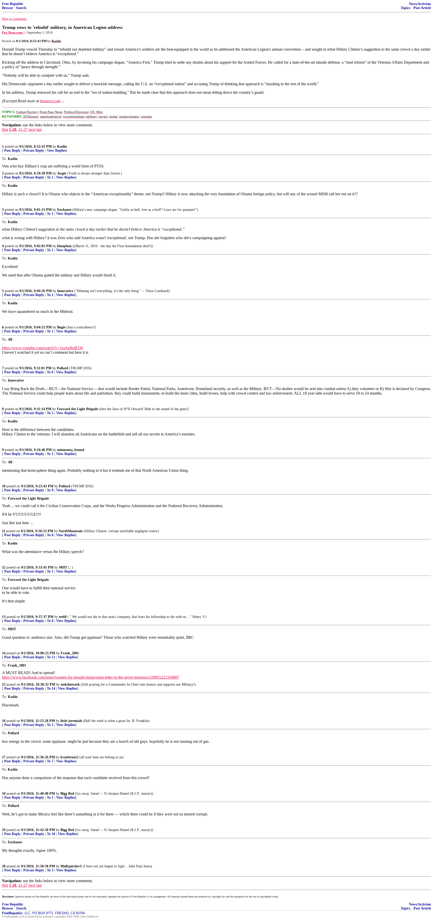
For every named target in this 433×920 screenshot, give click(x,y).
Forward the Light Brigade (77, 409)
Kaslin (62, 146)
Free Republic (12, 4)
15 (4, 684)
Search (21, 8)
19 (4, 830)
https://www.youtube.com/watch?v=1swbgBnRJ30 (42, 348)
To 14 (51, 688)
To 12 (51, 657)
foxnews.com (50, 101)
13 (4, 617)
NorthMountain (71, 531)
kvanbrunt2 (69, 757)
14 (4, 653)
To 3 (50, 870)
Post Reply (12, 150)
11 (3, 531)
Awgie (61, 173)
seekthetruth (70, 684)
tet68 (62, 617)
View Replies (56, 150)
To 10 (51, 834)
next (32, 129)
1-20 (12, 129)
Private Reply (33, 150)
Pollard (62, 368)
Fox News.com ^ (13, 32)
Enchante (64, 210)
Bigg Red (67, 793)
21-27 (23, 129)
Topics (405, 8)
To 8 (50, 535)
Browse (7, 8)
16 (4, 721)
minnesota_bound (70, 450)
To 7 (50, 761)
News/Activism (420, 4)
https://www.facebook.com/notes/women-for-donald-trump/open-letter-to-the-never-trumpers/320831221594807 (90, 677)
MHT (63, 567)
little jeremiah (71, 721)
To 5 (50, 413)
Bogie (61, 327)
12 (4, 567)
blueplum (64, 246)
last (39, 129)
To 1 (50, 177)
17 (4, 757)
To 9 (50, 490)
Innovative (65, 291)
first (5, 129)
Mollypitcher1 (71, 866)
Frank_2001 (70, 653)
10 (4, 486)
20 (4, 866)
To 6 (50, 372)
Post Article (422, 8)
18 (4, 793)
